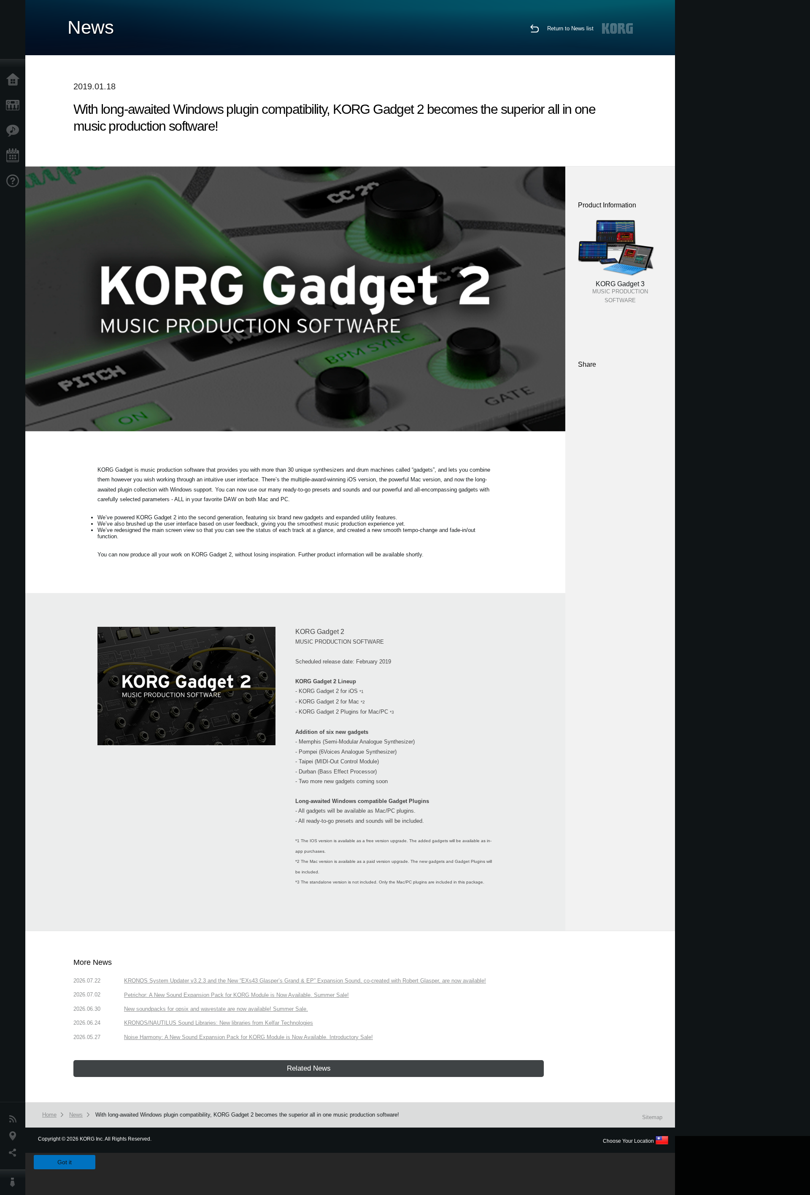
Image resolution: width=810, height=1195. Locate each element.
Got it (64, 1162)
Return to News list (570, 28)
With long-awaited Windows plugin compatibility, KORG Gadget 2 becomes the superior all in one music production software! (247, 1115)
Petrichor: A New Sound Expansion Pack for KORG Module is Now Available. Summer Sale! (236, 995)
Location (15, 1136)
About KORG (15, 1182)
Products (15, 105)
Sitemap (652, 1117)
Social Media (15, 1152)
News (15, 1119)
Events (15, 156)
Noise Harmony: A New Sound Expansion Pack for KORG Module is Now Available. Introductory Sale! (248, 1037)
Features (15, 130)
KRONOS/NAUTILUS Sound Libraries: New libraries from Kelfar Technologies (218, 1023)
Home (15, 80)
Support (15, 181)
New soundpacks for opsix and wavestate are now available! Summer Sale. (216, 1009)
